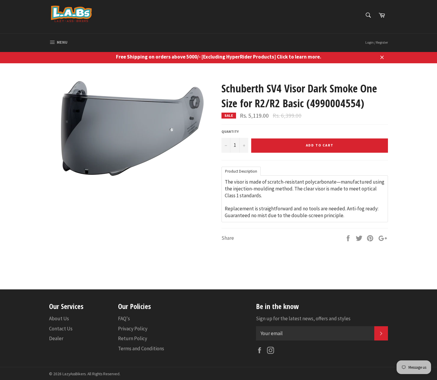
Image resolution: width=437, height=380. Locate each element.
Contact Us (61, 328)
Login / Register (376, 42)
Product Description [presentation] (241, 171)
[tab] (241, 170)
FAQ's (124, 318)
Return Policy (132, 338)
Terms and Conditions (141, 348)
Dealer (56, 338)
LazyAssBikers (74, 373)
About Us (59, 318)
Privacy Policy (132, 328)
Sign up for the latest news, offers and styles (303, 318)
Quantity (230, 131)
